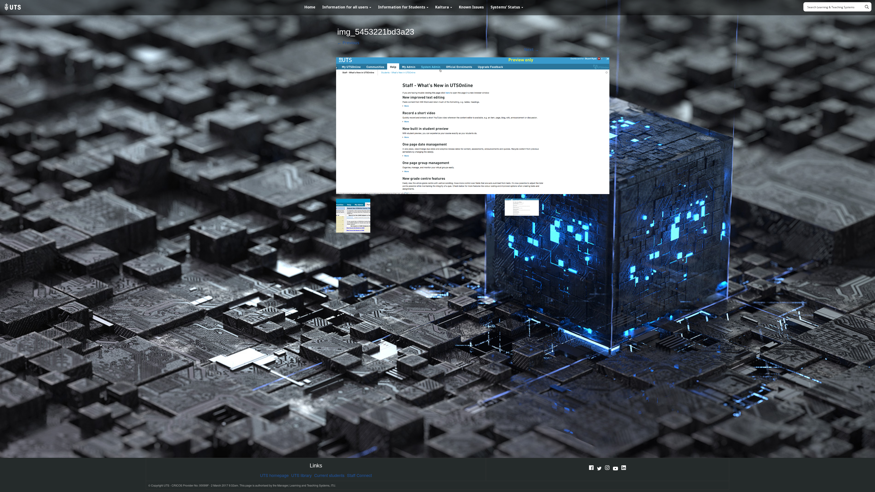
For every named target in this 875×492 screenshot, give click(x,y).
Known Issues (471, 7)
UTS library (301, 475)
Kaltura (442, 7)
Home (309, 7)
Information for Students (402, 7)
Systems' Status (506, 7)
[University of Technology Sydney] (12, 7)
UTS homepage (274, 475)
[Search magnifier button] (867, 7)
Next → (531, 49)
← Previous (348, 42)
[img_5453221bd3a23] (473, 125)
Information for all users (345, 7)
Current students (329, 475)
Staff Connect (359, 475)
